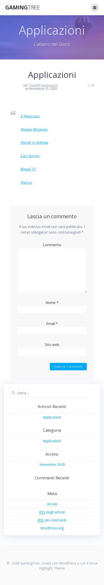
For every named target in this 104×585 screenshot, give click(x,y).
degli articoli (52, 512)
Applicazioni (49, 85)
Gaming (22, 7)
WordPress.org (52, 528)
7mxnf (33, 85)
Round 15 (28, 169)
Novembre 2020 (52, 464)
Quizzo (26, 182)
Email (52, 323)
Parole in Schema (34, 142)
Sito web (52, 344)
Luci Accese (30, 155)
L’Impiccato (30, 116)
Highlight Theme (52, 568)
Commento (52, 244)
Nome (52, 302)
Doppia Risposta (34, 129)
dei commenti (52, 520)
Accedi (52, 504)
